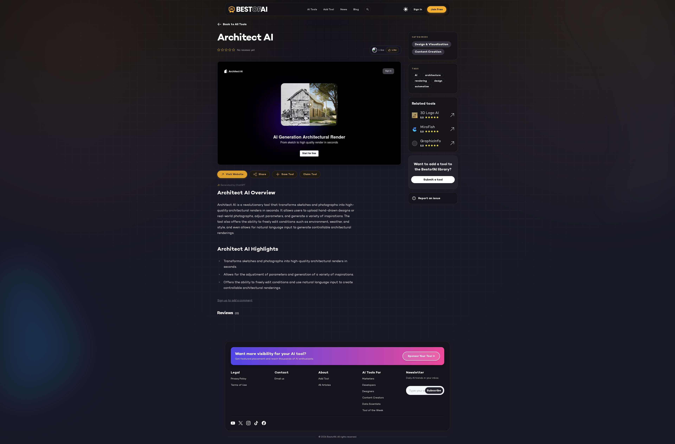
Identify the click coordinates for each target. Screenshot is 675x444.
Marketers (368, 378)
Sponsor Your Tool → (421, 356)
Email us (279, 378)
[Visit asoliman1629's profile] (374, 49)
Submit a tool (433, 179)
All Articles (324, 385)
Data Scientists (371, 404)
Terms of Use (239, 385)
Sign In (418, 9)
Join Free (437, 9)
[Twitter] (241, 423)
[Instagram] (248, 423)
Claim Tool (310, 174)
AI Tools (312, 9)
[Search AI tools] (367, 9)
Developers (369, 385)
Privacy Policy (238, 378)
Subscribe (434, 390)
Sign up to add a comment (234, 300)
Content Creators (373, 397)
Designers (368, 391)
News (343, 9)
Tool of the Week (372, 410)
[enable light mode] (406, 9)
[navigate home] (248, 9)
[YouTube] (233, 423)
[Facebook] (264, 423)
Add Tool (328, 9)
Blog (356, 9)
